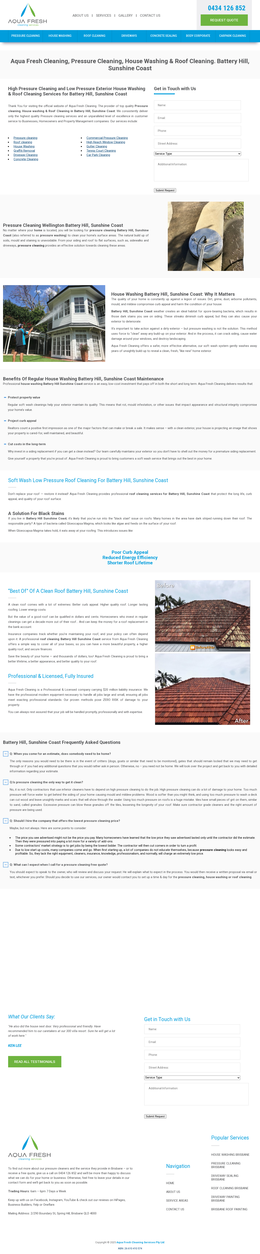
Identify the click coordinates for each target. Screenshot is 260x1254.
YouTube (70, 1200)
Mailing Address (18, 1213)
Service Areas (177, 1200)
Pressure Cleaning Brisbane (225, 1165)
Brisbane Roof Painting (229, 1209)
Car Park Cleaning (98, 155)
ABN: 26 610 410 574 (130, 1248)
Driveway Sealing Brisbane (224, 1177)
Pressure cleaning (25, 138)
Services (103, 15)
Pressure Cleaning (25, 35)
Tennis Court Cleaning (101, 151)
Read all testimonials (34, 1062)
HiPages (119, 1200)
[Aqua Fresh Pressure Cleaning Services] (27, 25)
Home (170, 1183)
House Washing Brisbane (230, 1155)
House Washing (60, 35)
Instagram (56, 1200)
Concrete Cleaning (26, 159)
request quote (224, 20)
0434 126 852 (227, 8)
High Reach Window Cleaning (106, 142)
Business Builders (20, 1204)
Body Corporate (198, 35)
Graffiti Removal (24, 151)
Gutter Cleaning (97, 146)
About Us (81, 15)
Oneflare (48, 1204)
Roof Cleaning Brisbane (229, 1188)
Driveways (129, 35)
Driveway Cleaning (26, 155)
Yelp (36, 1204)
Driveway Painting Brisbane (225, 1198)
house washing (31, 384)
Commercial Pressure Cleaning (107, 138)
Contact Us (150, 15)
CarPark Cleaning (232, 35)
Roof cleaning (23, 142)
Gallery (125, 15)
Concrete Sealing (163, 35)
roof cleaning (49, 639)
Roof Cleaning (94, 35)
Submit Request (165, 190)
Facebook (41, 1200)
